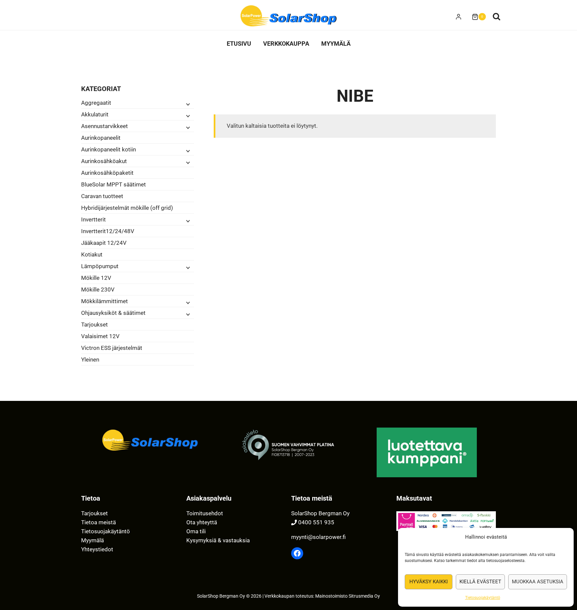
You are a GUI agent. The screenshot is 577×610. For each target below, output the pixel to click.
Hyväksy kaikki (428, 582)
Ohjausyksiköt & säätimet (113, 313)
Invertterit (93, 219)
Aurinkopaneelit (101, 137)
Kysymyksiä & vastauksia (218, 540)
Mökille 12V (96, 277)
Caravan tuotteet (102, 196)
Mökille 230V (98, 289)
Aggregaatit (96, 102)
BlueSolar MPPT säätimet (113, 184)
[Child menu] (187, 103)
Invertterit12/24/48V (107, 231)
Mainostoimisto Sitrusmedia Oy (347, 596)
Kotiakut (92, 254)
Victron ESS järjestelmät (111, 348)
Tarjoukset (94, 324)
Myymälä (336, 43)
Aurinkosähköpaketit (107, 172)
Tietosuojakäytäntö (482, 597)
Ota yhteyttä (201, 522)
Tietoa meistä (98, 522)
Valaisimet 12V (100, 336)
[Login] (458, 17)
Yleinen (90, 359)
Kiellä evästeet (480, 582)
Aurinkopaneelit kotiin (108, 149)
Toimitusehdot (204, 513)
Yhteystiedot (97, 549)
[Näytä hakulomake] (496, 16)
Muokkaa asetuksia (537, 582)
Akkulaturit (95, 114)
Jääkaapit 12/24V (104, 242)
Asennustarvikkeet (104, 126)
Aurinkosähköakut (104, 161)
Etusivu (239, 43)
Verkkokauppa (286, 43)
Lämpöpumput (100, 266)
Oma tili (196, 531)
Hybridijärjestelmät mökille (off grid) (127, 207)
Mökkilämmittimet (104, 301)
